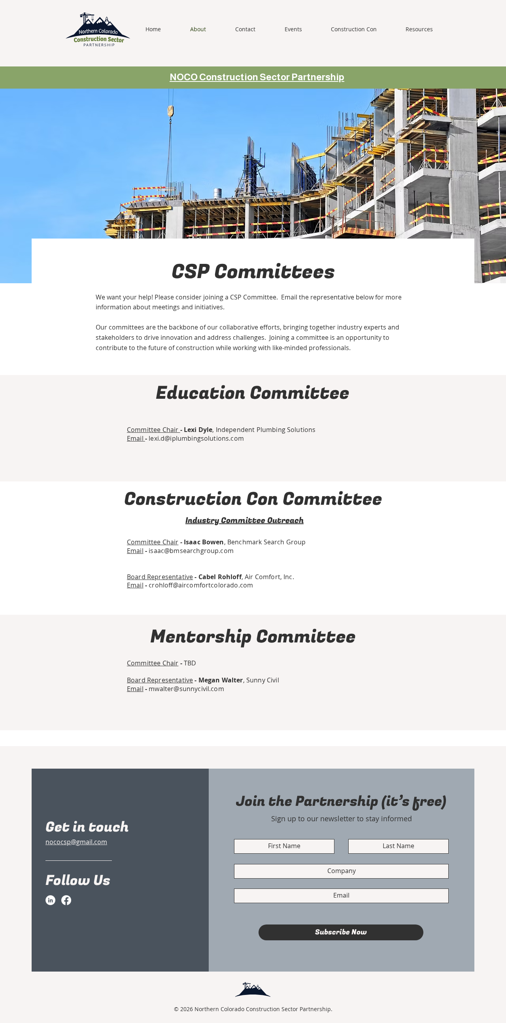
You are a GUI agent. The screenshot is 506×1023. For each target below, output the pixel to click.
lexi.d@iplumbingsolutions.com (196, 438)
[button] (362, 29)
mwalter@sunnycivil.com (186, 688)
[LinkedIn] (50, 900)
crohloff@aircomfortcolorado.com (201, 585)
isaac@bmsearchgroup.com (191, 550)
